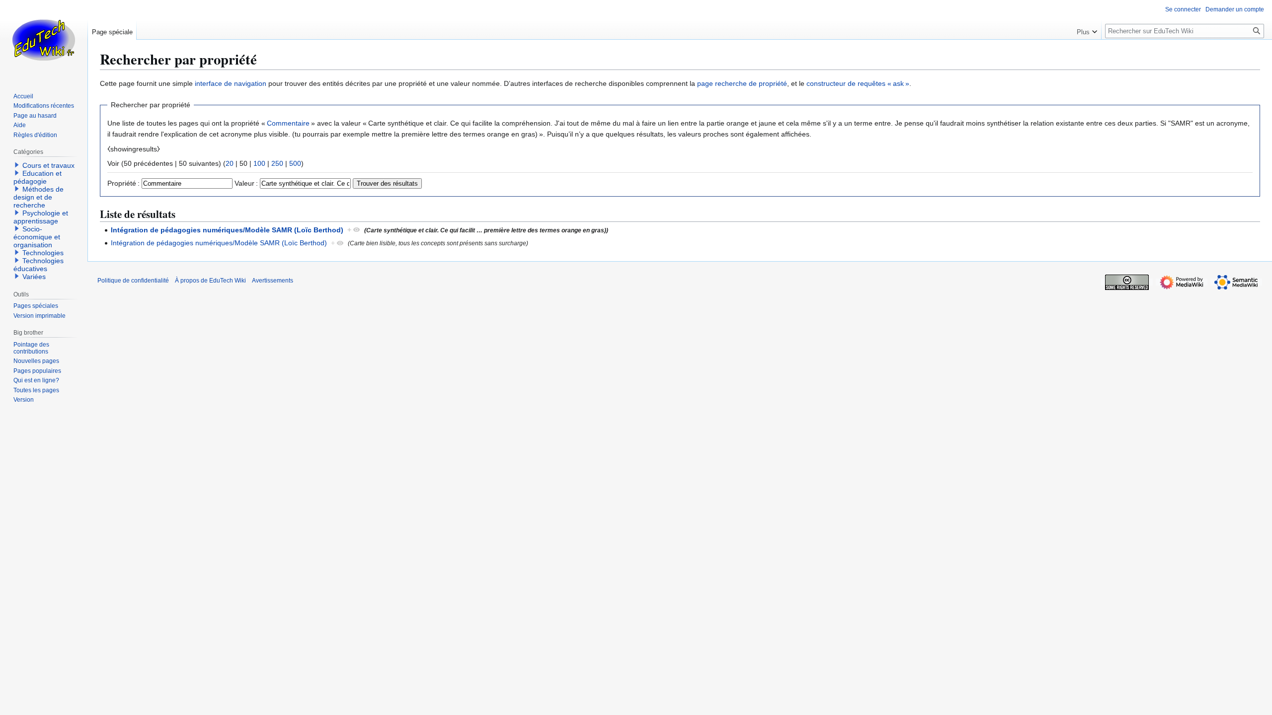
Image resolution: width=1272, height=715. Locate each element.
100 (259, 163)
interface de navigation (230, 83)
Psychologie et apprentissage (40, 217)
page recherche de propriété (742, 83)
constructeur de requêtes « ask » (857, 83)
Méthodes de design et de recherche (38, 197)
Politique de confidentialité (133, 280)
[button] (1087, 30)
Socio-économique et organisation (36, 237)
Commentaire (288, 123)
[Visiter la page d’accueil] (43, 39)
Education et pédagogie (37, 177)
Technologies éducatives (38, 265)
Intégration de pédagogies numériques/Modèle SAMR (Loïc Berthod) (227, 230)
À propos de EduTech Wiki (210, 280)
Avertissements (272, 280)
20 (230, 163)
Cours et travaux (48, 165)
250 (277, 163)
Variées (34, 277)
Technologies (43, 253)
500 (295, 163)
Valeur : (246, 183)
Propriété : (123, 183)
